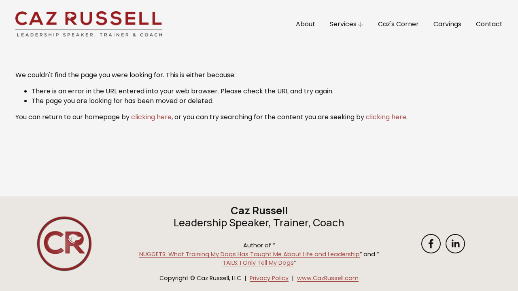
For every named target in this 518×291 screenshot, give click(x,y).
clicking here (151, 117)
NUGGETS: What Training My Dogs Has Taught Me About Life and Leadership (249, 254)
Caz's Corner (398, 24)
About (305, 24)
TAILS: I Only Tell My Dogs (258, 263)
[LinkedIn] (455, 243)
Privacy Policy (269, 278)
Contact (489, 24)
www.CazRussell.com (328, 278)
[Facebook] (431, 243)
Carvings (447, 24)
